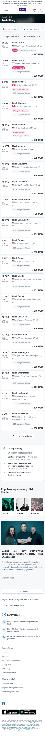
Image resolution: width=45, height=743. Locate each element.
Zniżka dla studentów (11, 660)
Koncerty (5, 17)
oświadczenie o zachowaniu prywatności (18, 569)
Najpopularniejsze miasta (12, 688)
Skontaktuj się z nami (11, 692)
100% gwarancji (15, 448)
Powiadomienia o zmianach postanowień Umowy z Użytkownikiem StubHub (21, 729)
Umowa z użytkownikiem (25, 723)
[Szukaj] (40, 10)
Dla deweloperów (9, 673)
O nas (4, 652)
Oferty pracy (7, 665)
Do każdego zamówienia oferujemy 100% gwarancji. (22, 2)
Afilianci (5, 656)
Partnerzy (6, 669)
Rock (10, 17)
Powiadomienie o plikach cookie (29, 724)
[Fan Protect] (11, 615)
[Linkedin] (3, 704)
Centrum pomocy (9, 684)
